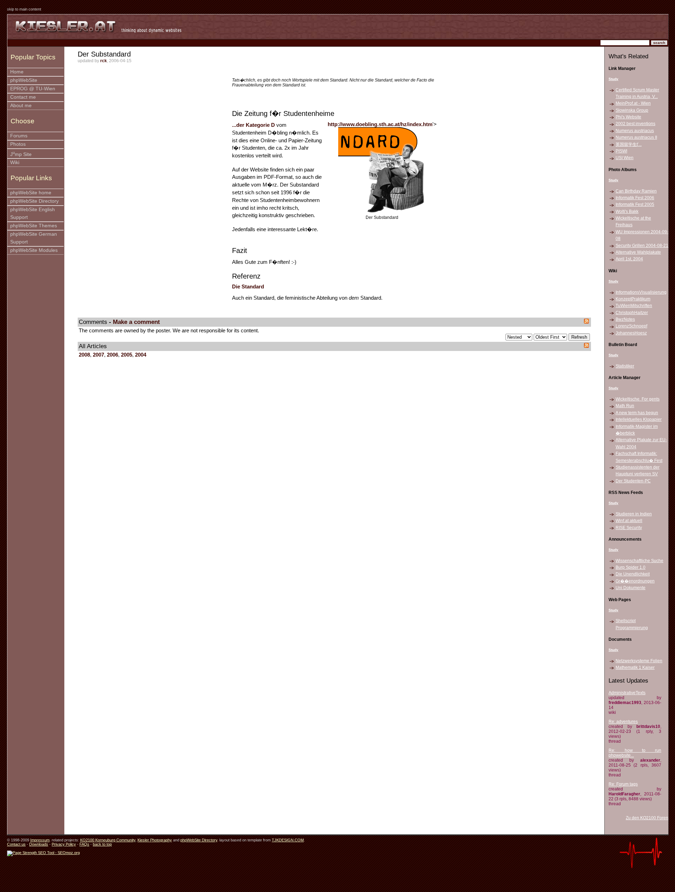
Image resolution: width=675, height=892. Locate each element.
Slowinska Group (632, 110)
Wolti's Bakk (627, 211)
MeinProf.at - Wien (633, 103)
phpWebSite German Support (33, 238)
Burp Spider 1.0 (630, 567)
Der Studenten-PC (633, 480)
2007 (98, 355)
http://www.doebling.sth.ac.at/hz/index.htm (380, 124)
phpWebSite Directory (34, 201)
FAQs (84, 844)
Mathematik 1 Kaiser (635, 667)
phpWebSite (23, 80)
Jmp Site (21, 153)
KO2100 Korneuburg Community (107, 840)
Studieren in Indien (634, 514)
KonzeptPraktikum (633, 299)
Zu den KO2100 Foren (647, 817)
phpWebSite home (30, 192)
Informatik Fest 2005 (635, 204)
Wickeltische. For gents (638, 399)
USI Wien (625, 157)
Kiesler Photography (154, 840)
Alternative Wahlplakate (638, 252)
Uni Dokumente (630, 587)
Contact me (23, 97)
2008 (84, 355)
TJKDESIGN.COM (288, 840)
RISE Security (629, 527)
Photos (18, 144)
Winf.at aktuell (629, 520)
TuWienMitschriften (634, 305)
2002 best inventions (635, 123)
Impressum (40, 840)
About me (21, 105)
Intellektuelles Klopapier (639, 419)
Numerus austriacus (635, 130)
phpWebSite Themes (33, 225)
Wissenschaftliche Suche (639, 560)
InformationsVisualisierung (641, 292)
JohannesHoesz (631, 333)
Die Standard (248, 286)
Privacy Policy (64, 844)
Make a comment (136, 322)
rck (103, 60)
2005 (126, 355)
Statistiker (625, 366)
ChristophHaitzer (632, 312)
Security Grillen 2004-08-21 (642, 245)
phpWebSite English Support (32, 213)
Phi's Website (628, 117)
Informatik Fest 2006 (635, 197)
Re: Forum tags (623, 784)
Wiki (14, 162)
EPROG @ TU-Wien (32, 88)
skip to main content (24, 9)
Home (17, 71)
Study (613, 79)
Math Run (625, 405)
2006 (112, 355)
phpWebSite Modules (34, 250)
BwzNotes (625, 319)
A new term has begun (637, 412)
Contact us (16, 844)
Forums (18, 135)
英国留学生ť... (629, 144)
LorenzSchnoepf (631, 326)
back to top (102, 844)
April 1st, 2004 (629, 258)
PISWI (621, 151)
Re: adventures (623, 721)
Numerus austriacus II (636, 137)
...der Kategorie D (253, 125)
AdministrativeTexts (627, 692)
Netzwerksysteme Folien (639, 660)
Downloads (38, 844)
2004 (140, 355)
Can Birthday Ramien (636, 191)
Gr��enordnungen (635, 581)
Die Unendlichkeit (633, 574)
